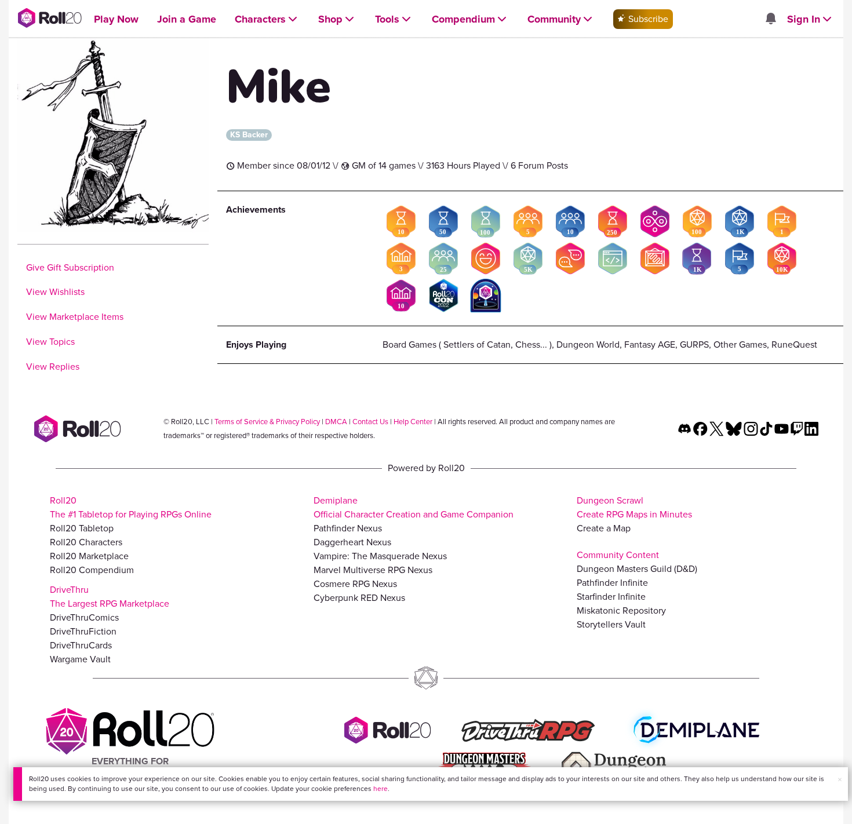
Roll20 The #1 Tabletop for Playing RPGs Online (131, 507)
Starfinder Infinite (611, 596)
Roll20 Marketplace (89, 556)
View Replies (52, 366)
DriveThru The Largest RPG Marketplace (109, 596)
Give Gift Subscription (70, 267)
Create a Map (604, 528)
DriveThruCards (81, 645)
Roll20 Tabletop (82, 528)
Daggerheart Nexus (352, 542)
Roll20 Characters (86, 542)
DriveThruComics (84, 617)
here (380, 788)
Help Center (413, 421)
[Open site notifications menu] (770, 19)
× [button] (840, 779)
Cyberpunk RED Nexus (359, 597)
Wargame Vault (80, 659)
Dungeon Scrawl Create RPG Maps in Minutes (634, 507)
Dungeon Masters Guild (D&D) (637, 568)
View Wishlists (55, 291)
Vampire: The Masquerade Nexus (380, 556)
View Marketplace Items (74, 316)
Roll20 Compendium (92, 570)
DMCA (336, 421)
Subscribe (647, 18)
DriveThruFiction (83, 631)
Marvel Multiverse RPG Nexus (373, 570)
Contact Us (370, 421)
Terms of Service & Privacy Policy (267, 421)
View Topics (50, 341)
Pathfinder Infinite (612, 582)
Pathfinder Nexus (348, 528)
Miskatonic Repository (621, 610)
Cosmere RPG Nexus (355, 583)
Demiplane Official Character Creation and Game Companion (414, 507)
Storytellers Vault (611, 624)
